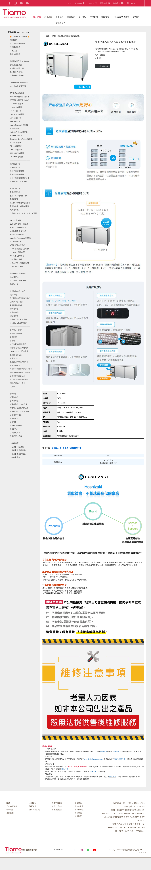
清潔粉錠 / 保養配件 (17, 376)
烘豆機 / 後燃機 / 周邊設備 (20, 203)
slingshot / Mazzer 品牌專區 (20, 238)
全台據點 (82, 17)
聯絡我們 (117, 3)
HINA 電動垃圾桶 (16, 266)
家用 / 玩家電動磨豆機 (18, 196)
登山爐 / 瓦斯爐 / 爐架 (18, 323)
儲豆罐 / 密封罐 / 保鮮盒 (19, 380)
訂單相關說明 (34, 810)
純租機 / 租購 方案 (17, 68)
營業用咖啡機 (15, 164)
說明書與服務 (15, 47)
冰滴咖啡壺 (14, 309)
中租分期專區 (15, 54)
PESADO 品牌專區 (17, 252)
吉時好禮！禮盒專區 (18, 273)
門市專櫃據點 (11, 806)
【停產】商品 (15, 457)
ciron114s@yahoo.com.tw (94, 759)
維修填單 (48, 17)
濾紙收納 (13, 295)
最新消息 (60, 17)
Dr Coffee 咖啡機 (16, 157)
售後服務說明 (57, 810)
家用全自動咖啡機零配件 (19, 178)
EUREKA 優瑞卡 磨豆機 (19, 224)
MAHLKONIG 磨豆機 (18, 231)
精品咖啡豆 (14, 277)
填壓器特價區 (15, 365)
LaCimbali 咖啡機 (16, 104)
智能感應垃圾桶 (16, 436)
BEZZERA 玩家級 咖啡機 (19, 100)
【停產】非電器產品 (18, 450)
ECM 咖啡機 (14, 128)
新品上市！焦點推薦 (18, 44)
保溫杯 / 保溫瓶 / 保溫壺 (19, 408)
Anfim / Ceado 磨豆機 (18, 227)
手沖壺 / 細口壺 (16, 334)
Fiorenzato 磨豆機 (17, 235)
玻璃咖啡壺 (14, 397)
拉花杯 (12, 341)
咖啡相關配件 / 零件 (17, 383)
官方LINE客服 (119, 759)
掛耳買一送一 (15, 284)
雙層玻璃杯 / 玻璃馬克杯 (19, 411)
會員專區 (78, 3)
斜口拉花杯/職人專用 (18, 344)
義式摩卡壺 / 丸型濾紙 (18, 319)
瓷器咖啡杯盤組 (16, 415)
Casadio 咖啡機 (16, 107)
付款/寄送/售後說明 (121, 17)
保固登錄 (37, 17)
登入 (69, 3)
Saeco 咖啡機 (15, 121)
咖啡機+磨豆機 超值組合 (19, 61)
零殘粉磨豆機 (15, 192)
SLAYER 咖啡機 (16, 136)
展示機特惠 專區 (16, 72)
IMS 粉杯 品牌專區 (17, 256)
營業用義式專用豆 (17, 75)
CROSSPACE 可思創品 (19, 82)
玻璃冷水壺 (14, 401)
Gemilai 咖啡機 (15, 118)
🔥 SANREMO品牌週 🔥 (19, 36)
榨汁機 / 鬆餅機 (16, 426)
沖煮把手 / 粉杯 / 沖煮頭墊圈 (21, 369)
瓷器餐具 (13, 422)
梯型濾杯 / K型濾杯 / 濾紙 (20, 298)
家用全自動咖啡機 (17, 174)
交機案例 (94, 17)
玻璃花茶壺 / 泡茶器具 (18, 404)
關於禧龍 (104, 3)
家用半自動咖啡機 (17, 171)
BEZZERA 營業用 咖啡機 (19, 97)
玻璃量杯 (13, 394)
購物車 (92, 3)
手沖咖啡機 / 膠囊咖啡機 (19, 206)
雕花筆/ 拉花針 (15, 358)
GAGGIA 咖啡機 (16, 150)
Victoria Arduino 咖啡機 (18, 132)
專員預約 (71, 17)
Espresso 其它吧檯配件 (19, 351)
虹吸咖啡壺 (14, 316)
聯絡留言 (116, 751)
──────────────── (20, 90)
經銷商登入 (61, 23)
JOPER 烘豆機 (15, 242)
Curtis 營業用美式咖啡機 (19, 249)
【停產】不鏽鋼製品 (18, 454)
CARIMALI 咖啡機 (17, 114)
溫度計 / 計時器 (16, 355)
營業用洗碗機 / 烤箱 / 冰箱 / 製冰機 (23, 213)
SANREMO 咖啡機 (17, 93)
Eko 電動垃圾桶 (16, 259)
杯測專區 (13, 387)
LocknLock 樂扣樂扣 (18, 86)
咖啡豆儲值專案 (16, 65)
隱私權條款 (79, 810)
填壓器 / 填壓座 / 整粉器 (19, 362)
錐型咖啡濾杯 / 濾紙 (17, 291)
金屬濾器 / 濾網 (16, 305)
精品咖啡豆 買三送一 (18, 281)
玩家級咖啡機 (15, 167)
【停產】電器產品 (17, 447)
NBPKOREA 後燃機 (17, 245)
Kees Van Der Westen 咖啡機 (21, 139)
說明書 (136, 17)
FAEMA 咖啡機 (15, 111)
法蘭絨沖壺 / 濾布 (16, 302)
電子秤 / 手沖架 (16, 330)
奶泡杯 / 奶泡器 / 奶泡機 (19, 348)
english (132, 3)
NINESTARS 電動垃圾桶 (19, 263)
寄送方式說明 (57, 806)
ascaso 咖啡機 (15, 143)
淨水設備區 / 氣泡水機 (18, 181)
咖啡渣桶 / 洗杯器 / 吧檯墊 (20, 372)
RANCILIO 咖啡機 (17, 153)
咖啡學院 (13, 40)
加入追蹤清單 (103, 66)
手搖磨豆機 (14, 199)
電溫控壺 (13, 337)
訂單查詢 (105, 17)
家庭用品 (13, 429)
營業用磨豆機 (15, 189)
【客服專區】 (15, 443)
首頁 (48, 36)
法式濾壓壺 (14, 312)
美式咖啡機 (14, 210)
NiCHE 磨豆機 (15, 220)
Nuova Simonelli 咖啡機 (19, 125)
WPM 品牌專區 (16, 146)
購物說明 (103, 751)
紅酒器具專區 (15, 433)
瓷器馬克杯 (14, 418)
